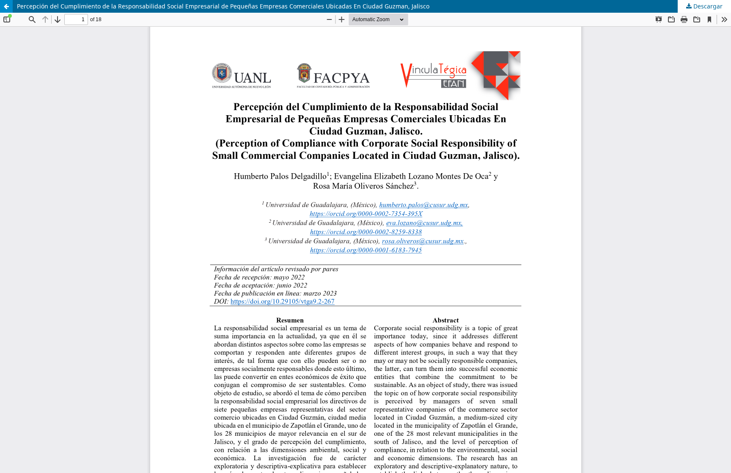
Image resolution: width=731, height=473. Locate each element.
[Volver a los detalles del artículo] (6, 6)
